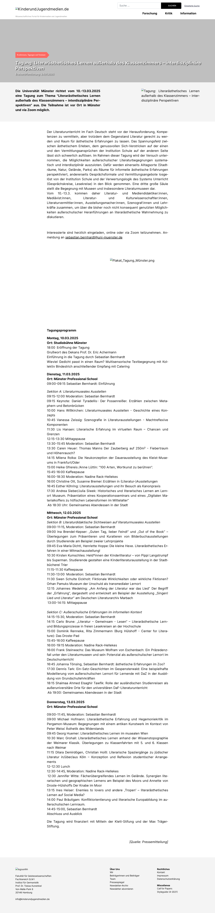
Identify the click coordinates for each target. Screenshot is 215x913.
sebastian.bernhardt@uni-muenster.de (93, 237)
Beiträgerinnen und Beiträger (124, 875)
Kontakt (161, 872)
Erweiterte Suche (192, 6)
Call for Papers (164, 888)
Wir (111, 872)
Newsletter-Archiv (119, 885)
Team (113, 879)
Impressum (162, 875)
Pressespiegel (117, 882)
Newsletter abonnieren (121, 888)
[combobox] (139, 6)
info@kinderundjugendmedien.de (32, 899)
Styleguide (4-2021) (167, 891)
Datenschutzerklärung (168, 879)
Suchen (172, 5)
